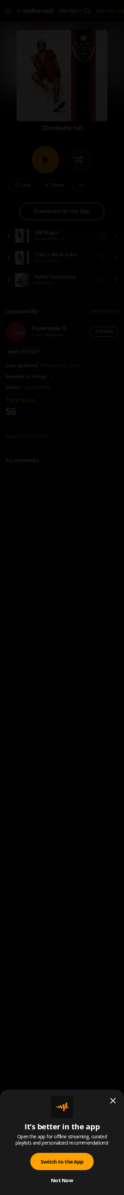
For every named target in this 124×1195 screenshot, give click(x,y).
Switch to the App (62, 1161)
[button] (62, 597)
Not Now (62, 1180)
